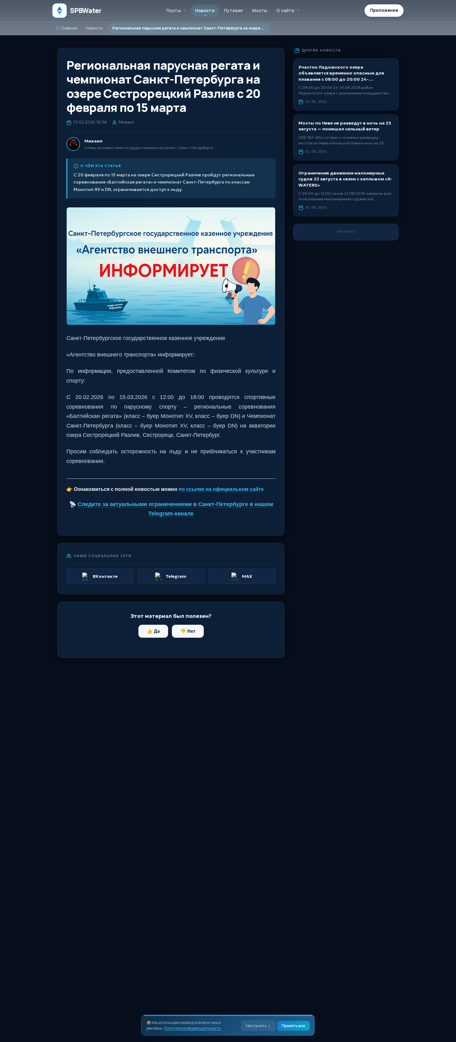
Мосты (259, 10)
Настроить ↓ (258, 1025)
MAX (247, 576)
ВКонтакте (105, 576)
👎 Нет (187, 631)
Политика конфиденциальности (192, 1028)
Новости (205, 10)
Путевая (233, 10)
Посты (173, 10)
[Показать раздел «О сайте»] (298, 11)
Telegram (176, 576)
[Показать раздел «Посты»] (184, 11)
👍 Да (153, 631)
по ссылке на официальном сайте (221, 489)
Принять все (293, 1025)
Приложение (384, 10)
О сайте (285, 10)
